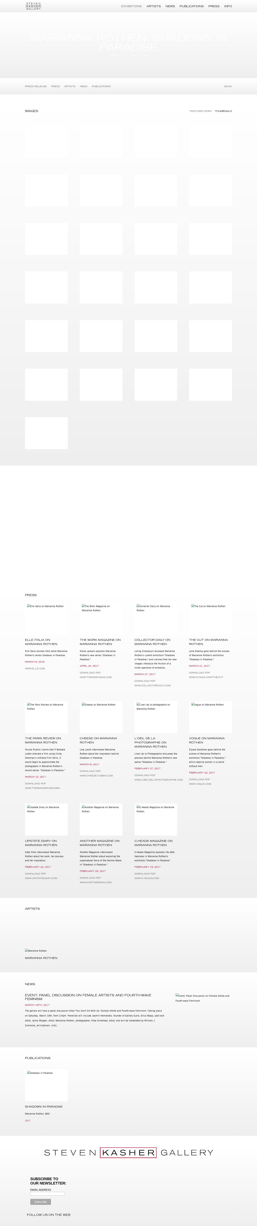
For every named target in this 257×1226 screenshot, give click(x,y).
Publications (192, 6)
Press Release (36, 86)
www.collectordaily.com (153, 685)
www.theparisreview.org (42, 788)
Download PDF (218, 477)
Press (214, 6)
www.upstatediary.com (41, 878)
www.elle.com (35, 668)
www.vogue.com (200, 784)
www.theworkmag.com (96, 677)
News (170, 6)
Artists (154, 6)
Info (228, 6)
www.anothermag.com (96, 882)
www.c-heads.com (147, 878)
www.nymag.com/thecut (206, 677)
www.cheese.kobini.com (96, 775)
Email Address (40, 1189)
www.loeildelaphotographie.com (156, 779)
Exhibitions (131, 6)
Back (228, 86)
